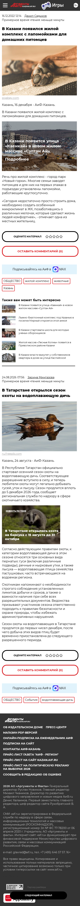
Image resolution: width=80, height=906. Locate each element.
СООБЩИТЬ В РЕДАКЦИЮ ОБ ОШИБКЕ (32, 774)
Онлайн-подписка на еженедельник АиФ (38, 738)
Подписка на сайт (18, 743)
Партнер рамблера (36, 887)
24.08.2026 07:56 (13, 377)
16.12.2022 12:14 (11, 16)
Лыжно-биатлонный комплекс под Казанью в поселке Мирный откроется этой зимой (46, 319)
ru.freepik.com (12, 454)
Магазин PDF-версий (20, 732)
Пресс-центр (56, 727)
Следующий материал (38, 895)
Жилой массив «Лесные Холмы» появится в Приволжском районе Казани (45, 344)
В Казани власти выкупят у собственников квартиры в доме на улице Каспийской (44, 356)
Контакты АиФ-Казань (21, 749)
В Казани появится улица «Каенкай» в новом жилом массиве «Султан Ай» (33, 146)
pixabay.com (10, 98)
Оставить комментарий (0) (40, 251)
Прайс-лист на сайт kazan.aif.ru (30, 760)
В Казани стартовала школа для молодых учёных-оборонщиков (44, 332)
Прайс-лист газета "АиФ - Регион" (30, 754)
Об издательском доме (23, 727)
